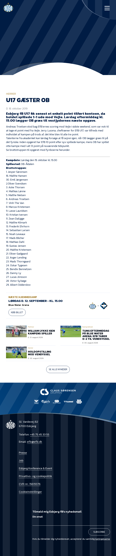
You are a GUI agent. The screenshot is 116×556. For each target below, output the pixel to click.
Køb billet (17, 312)
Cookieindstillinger (30, 492)
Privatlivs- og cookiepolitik (35, 476)
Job (21, 460)
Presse (23, 453)
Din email (37, 516)
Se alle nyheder (58, 369)
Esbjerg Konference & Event (35, 468)
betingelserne (102, 539)
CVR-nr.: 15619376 (29, 484)
